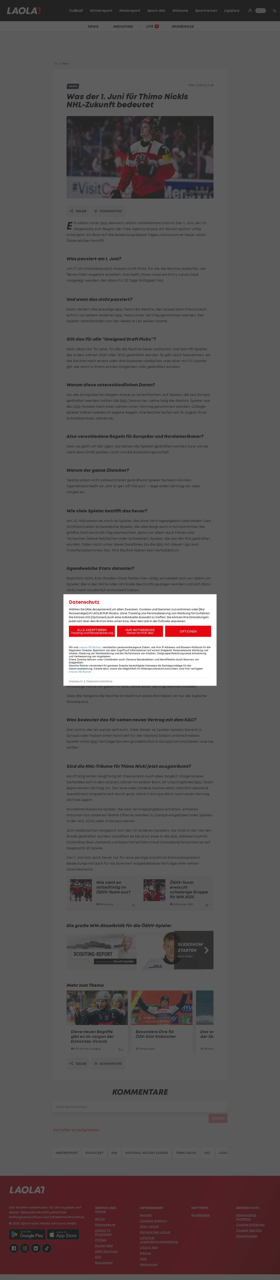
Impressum (76, 681)
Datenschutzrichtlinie (99, 681)
